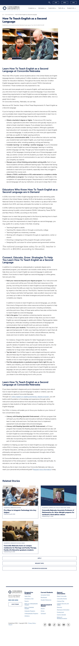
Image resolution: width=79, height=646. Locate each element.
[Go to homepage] (3, 14)
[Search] (49, 3)
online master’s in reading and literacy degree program (30, 397)
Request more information (42, 469)
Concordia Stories (9, 14)
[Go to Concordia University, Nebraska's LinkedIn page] (59, 624)
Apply (64, 2)
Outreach (43, 613)
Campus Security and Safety (63, 604)
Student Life (70, 8)
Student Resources (46, 600)
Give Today (15, 604)
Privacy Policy (32, 623)
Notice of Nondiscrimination (62, 617)
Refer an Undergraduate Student (31, 604)
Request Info (39, 563)
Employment (60, 612)
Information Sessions (39, 568)
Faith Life (60, 8)
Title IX (10, 624)
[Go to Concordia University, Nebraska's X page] (68, 624)
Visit (56, 2)
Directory (59, 607)
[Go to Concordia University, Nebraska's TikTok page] (54, 624)
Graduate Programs (30, 611)
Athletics (27, 616)
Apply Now (28, 596)
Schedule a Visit (29, 598)
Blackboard (44, 597)
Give (73, 2)
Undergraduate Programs (31, 613)
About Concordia (61, 596)
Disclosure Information (63, 610)
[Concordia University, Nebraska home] (11, 8)
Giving (42, 611)
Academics (31, 8)
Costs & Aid (51, 8)
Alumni (43, 608)
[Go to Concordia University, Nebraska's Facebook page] (45, 624)
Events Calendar (61, 614)
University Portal (45, 595)
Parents (27, 601)
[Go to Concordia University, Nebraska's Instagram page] (49, 624)
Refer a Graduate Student (29, 608)
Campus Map (60, 601)
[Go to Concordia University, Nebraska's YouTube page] (63, 624)
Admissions (41, 8)
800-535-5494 (13, 600)
